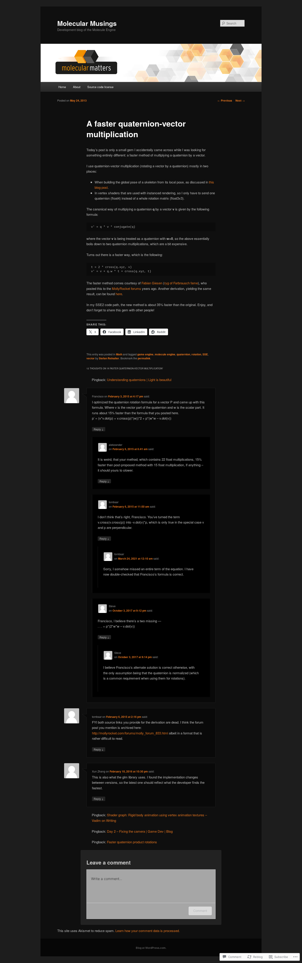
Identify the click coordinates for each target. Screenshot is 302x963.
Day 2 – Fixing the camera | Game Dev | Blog (140, 831)
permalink (144, 358)
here (119, 293)
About (76, 87)
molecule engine (165, 354)
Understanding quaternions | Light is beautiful (139, 379)
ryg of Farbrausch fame (181, 283)
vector (90, 358)
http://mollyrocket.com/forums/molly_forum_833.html (130, 733)
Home (62, 87)
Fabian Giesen (151, 283)
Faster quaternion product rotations (132, 842)
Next (240, 100)
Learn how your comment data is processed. (147, 930)
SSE (205, 354)
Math (119, 354)
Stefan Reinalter (109, 358)
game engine (145, 354)
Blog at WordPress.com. (151, 948)
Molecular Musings (87, 23)
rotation (196, 354)
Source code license (100, 87)
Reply (98, 429)
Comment (200, 911)
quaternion (183, 354)
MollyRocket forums (126, 288)
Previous (225, 100)
